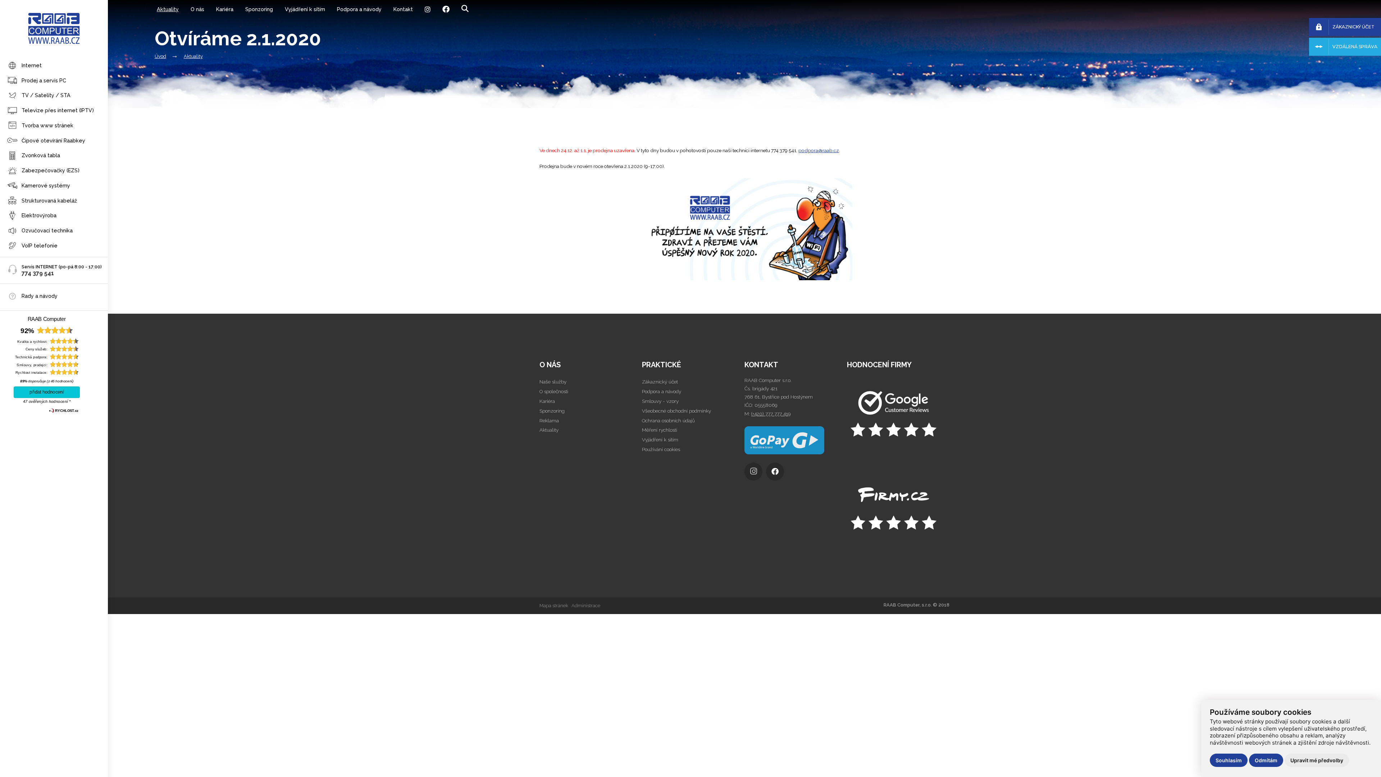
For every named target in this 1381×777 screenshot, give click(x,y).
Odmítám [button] (1266, 760)
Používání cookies (661, 449)
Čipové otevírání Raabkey (53, 140)
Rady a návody (40, 296)
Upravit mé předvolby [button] (1316, 760)
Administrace (585, 605)
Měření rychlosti (659, 430)
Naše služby (552, 382)
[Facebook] (446, 9)
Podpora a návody (359, 9)
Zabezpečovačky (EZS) (50, 170)
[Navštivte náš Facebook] (777, 473)
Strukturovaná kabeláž (49, 200)
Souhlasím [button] (1229, 760)
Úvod (160, 56)
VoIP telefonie (40, 245)
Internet (32, 65)
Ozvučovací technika (47, 230)
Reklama (549, 420)
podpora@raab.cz (818, 150)
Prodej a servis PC (44, 80)
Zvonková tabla (41, 155)
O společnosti (553, 391)
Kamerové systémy (46, 185)
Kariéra (224, 9)
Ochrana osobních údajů (668, 420)
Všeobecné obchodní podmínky (676, 411)
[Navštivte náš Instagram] (755, 473)
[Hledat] (465, 9)
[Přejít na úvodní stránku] (898, 415)
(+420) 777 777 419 (770, 414)
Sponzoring (259, 9)
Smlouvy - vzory (660, 401)
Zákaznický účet (660, 382)
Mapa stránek (553, 605)
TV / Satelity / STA (46, 95)
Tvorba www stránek (47, 125)
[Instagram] (427, 9)
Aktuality (168, 9)
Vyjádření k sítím (305, 9)
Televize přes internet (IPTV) (58, 110)
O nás (197, 9)
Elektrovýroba (39, 215)
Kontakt (403, 9)
